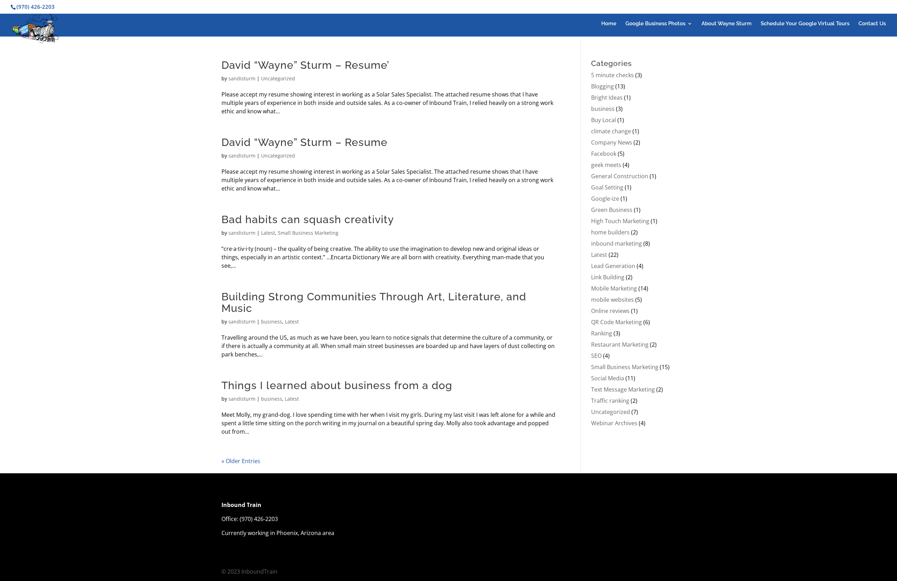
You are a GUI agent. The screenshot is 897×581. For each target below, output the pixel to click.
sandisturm (241, 78)
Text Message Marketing (623, 389)
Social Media (607, 378)
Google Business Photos (655, 24)
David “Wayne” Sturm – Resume (304, 142)
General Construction (619, 176)
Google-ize (605, 198)
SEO (596, 356)
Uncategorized (278, 78)
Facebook (603, 154)
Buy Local (603, 120)
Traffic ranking (610, 401)
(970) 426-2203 (259, 519)
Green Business (611, 210)
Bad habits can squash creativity (307, 219)
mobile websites (612, 299)
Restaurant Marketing (620, 344)
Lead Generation (613, 266)
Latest (268, 232)
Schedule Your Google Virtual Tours (805, 24)
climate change (611, 131)
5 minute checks (612, 75)
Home (608, 24)
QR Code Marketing (616, 322)
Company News (611, 142)
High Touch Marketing (620, 221)
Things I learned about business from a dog (336, 385)
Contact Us (872, 24)
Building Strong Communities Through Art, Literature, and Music (373, 302)
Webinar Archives (614, 423)
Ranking (601, 333)
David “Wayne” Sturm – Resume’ (305, 65)
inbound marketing (616, 243)
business (271, 321)
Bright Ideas (607, 97)
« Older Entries (240, 461)
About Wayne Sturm (726, 24)
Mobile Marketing (614, 288)
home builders (610, 232)
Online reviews (610, 311)
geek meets (606, 165)
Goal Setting (607, 187)
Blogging (602, 86)
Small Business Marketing (308, 232)
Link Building (607, 277)
